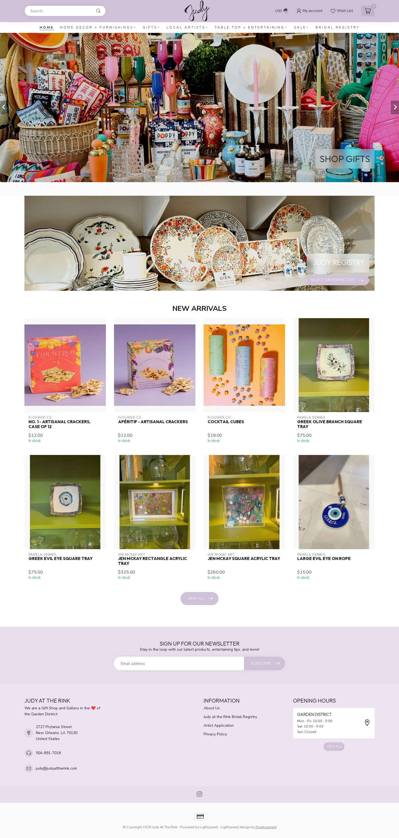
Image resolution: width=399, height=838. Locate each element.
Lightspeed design (235, 827)
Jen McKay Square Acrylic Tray (244, 558)
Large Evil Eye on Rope (324, 558)
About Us (212, 708)
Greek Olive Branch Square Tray (329, 424)
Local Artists (186, 27)
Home (47, 27)
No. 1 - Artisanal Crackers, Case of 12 (59, 424)
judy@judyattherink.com (56, 768)
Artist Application (219, 725)
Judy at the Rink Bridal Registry (230, 716)
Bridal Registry (338, 27)
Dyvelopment (266, 827)
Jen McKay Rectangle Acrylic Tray (152, 561)
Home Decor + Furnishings (96, 27)
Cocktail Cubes (226, 421)
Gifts (150, 27)
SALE (300, 27)
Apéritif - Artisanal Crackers (153, 421)
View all (196, 598)
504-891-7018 (48, 752)
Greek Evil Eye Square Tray (60, 558)
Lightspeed (209, 827)
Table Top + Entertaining (249, 27)
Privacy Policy (215, 734)
